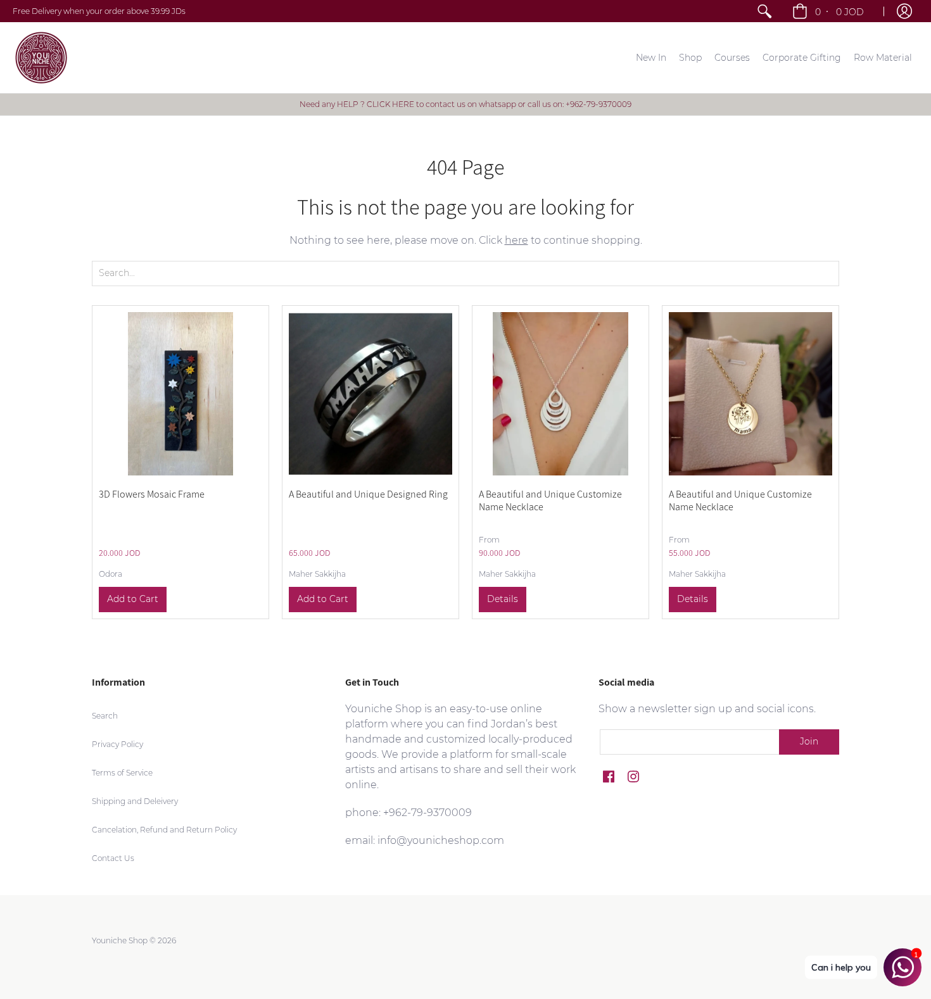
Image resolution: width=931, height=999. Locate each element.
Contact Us (113, 858)
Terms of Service (122, 772)
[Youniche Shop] (41, 57)
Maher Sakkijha (317, 574)
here (516, 240)
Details (502, 599)
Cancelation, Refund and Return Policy (164, 829)
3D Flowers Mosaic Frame (152, 494)
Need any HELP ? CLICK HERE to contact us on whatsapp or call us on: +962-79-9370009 (465, 104)
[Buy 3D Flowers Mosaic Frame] (180, 393)
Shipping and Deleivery (135, 801)
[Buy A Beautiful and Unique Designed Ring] (370, 393)
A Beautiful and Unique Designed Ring (368, 494)
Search (105, 715)
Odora (110, 574)
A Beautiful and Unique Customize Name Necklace (550, 500)
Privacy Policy (117, 744)
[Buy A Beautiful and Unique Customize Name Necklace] (560, 393)
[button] (829, 11)
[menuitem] (764, 11)
